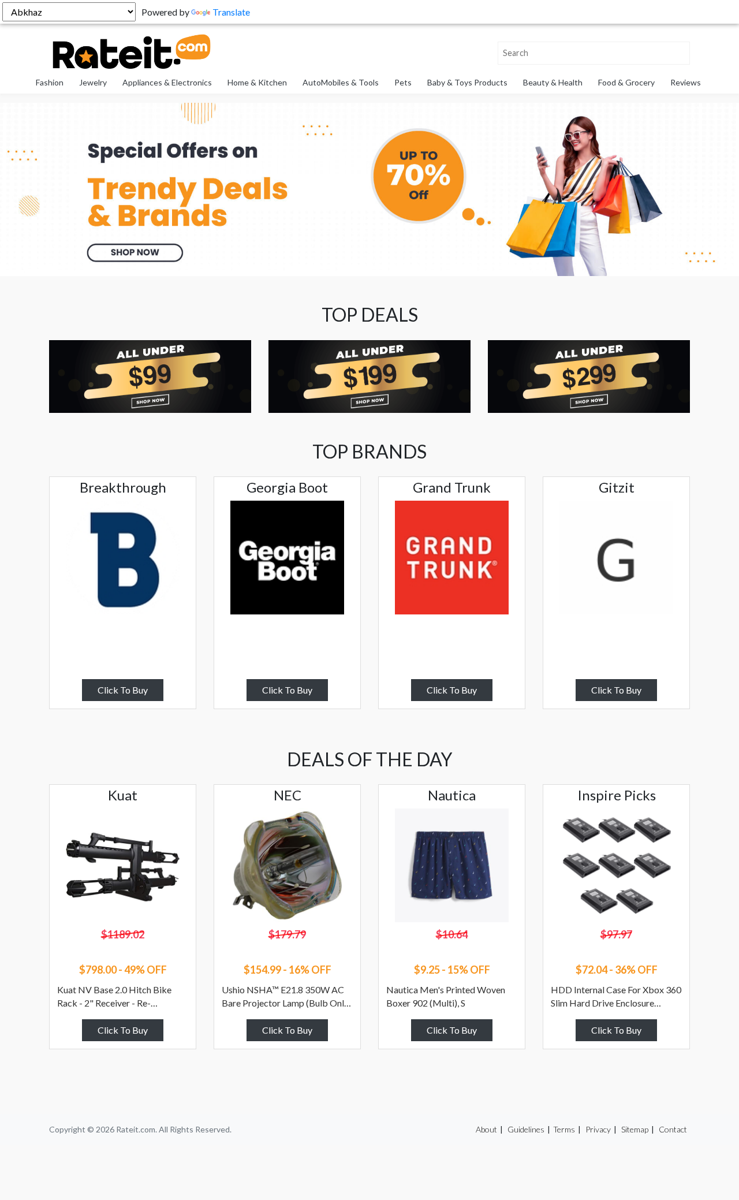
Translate (231, 11)
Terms (564, 1129)
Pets (403, 82)
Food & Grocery (626, 82)
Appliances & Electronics (167, 82)
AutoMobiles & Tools (341, 82)
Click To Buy (123, 689)
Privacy (598, 1129)
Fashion (50, 82)
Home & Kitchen (257, 82)
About (486, 1129)
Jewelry (93, 82)
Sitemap (634, 1129)
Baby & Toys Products (467, 82)
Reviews (685, 82)
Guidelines (525, 1129)
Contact (673, 1129)
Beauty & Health (553, 82)
